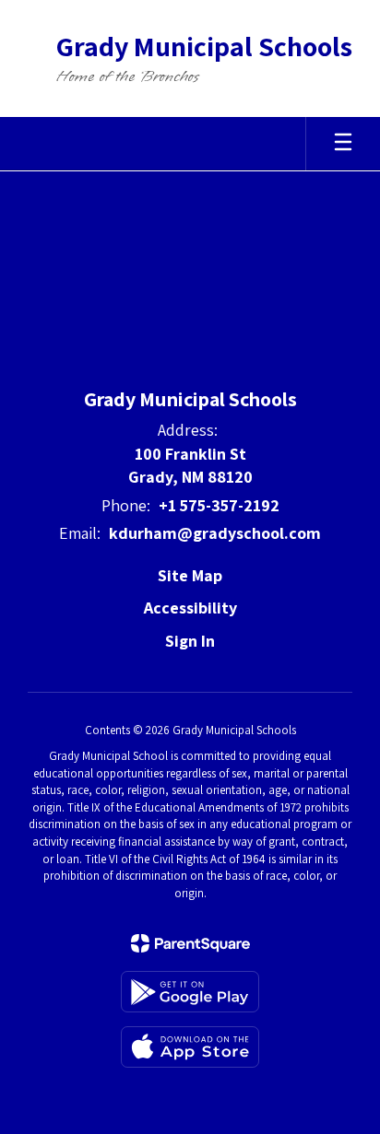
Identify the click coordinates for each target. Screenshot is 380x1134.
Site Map (190, 575)
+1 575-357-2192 (219, 505)
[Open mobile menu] (343, 143)
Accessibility (190, 607)
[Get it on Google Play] (190, 991)
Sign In (190, 640)
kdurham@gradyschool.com (215, 533)
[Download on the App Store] (190, 1047)
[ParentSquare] (190, 943)
